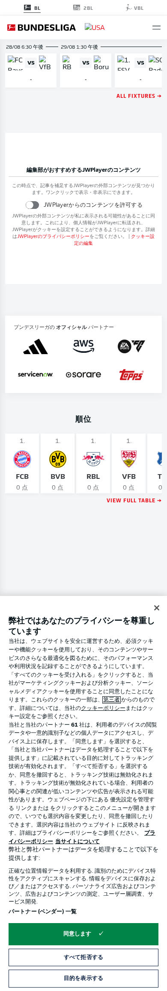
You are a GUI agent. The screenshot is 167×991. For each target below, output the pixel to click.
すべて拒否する (83, 957)
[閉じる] (156, 607)
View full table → (134, 500)
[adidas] (35, 346)
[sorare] (83, 374)
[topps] (131, 374)
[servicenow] (35, 374)
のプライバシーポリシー (53, 237)
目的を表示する (83, 978)
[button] (156, 27)
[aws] (83, 346)
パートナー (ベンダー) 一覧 (43, 912)
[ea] (131, 346)
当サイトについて (77, 841)
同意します (77, 934)
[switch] (32, 205)
